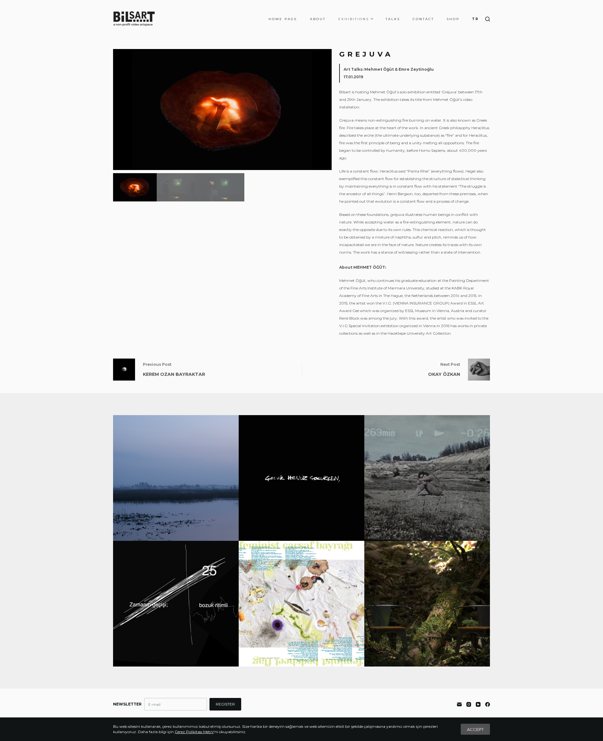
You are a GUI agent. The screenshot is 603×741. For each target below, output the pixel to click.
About (318, 19)
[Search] (487, 19)
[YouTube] (478, 704)
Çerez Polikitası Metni (194, 731)
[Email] (459, 704)
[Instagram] (468, 704)
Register (225, 704)
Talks (393, 19)
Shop (453, 19)
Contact (423, 19)
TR (475, 19)
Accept (475, 729)
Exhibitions (353, 19)
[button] (325, 109)
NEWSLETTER (127, 704)
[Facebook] (487, 704)
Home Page (283, 19)
